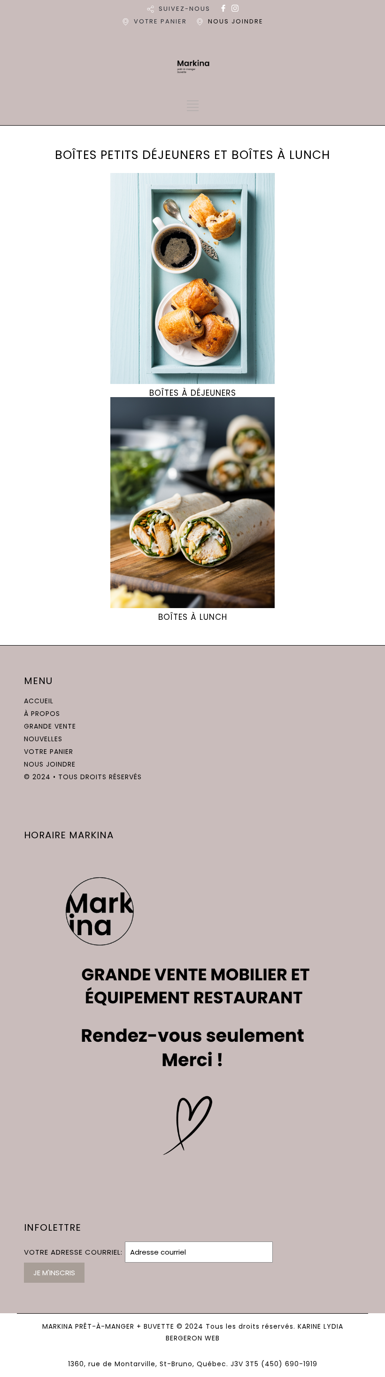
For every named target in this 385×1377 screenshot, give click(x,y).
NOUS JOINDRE (235, 21)
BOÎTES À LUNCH (192, 617)
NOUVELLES (43, 739)
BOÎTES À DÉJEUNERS (192, 393)
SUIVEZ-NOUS (184, 8)
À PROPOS (42, 713)
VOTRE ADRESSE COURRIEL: (74, 1252)
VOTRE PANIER (160, 21)
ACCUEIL (39, 701)
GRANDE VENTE (50, 726)
